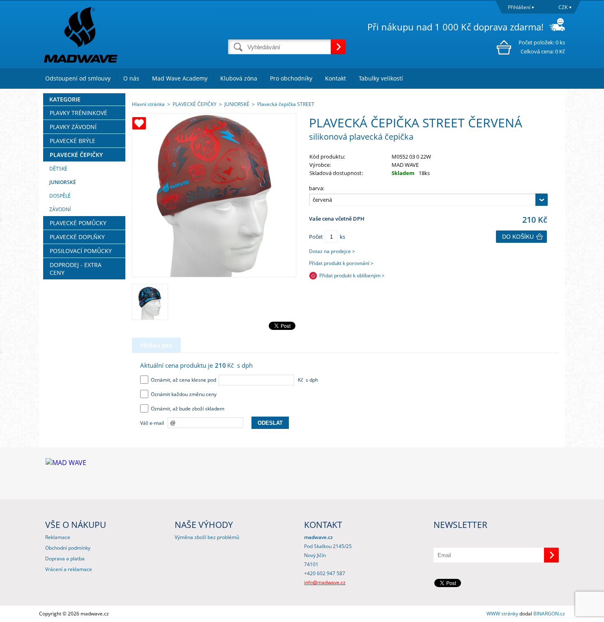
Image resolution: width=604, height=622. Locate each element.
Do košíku (518, 236)
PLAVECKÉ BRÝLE (72, 141)
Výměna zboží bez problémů (207, 537)
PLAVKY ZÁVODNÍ (73, 127)
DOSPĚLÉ (60, 195)
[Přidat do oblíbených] (139, 123)
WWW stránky (502, 613)
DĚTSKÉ (58, 168)
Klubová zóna (238, 78)
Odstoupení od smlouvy (78, 78)
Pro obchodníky (291, 78)
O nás (131, 78)
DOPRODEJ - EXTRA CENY (75, 268)
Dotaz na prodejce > (332, 251)
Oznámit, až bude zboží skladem (186, 408)
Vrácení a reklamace (68, 569)
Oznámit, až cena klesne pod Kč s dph (233, 379)
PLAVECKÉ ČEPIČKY (76, 155)
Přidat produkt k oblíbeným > (352, 275)
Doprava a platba (65, 558)
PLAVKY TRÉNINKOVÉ (78, 113)
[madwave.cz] (133, 34)
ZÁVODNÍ (60, 209)
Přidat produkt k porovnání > (341, 263)
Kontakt (335, 78)
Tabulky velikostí (381, 78)
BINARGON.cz (549, 613)
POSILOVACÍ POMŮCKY (81, 251)
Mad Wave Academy (179, 78)
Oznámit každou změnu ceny (182, 394)
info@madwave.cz (325, 582)
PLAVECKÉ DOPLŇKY (77, 237)
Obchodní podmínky (67, 547)
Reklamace (57, 537)
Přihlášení (519, 7)
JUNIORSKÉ (62, 182)
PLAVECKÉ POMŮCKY (78, 223)
